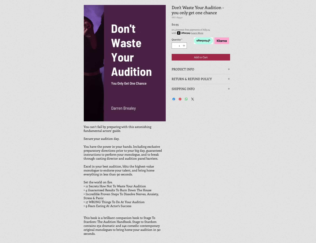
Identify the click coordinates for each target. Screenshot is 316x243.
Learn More (197, 32)
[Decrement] (174, 45)
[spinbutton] (179, 45)
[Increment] (184, 45)
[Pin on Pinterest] (180, 99)
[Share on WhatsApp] (186, 99)
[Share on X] (193, 99)
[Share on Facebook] (174, 99)
